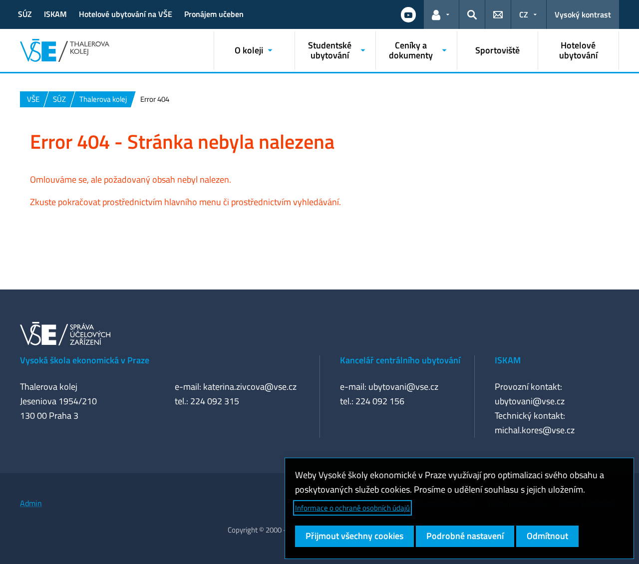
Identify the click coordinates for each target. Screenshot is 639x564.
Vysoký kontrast (583, 14)
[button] (408, 14)
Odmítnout (547, 536)
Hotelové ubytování (578, 50)
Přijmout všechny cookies (354, 536)
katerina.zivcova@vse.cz (250, 386)
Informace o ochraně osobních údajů (352, 508)
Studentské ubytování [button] (329, 50)
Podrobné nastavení (465, 536)
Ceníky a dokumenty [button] (411, 50)
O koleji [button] (249, 50)
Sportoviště (497, 50)
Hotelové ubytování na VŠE (125, 14)
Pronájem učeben (214, 14)
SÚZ (25, 14)
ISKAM (55, 14)
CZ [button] (523, 14)
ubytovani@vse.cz (403, 386)
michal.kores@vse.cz (535, 430)
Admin (31, 503)
